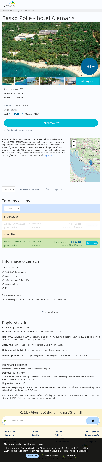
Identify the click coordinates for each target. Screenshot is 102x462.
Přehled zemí (59, 435)
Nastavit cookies (51, 455)
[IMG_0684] (46, 81)
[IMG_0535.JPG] (21, 81)
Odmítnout (70, 455)
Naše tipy (58, 432)
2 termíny (8, 105)
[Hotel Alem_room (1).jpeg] (71, 81)
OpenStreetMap (75, 181)
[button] (91, 163)
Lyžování (35, 432)
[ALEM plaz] (58, 81)
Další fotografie (87, 81)
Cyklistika (35, 435)
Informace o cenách (30, 189)
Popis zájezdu (54, 189)
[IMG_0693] (33, 81)
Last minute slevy (9, 432)
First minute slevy (9, 435)
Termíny (8, 189)
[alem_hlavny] (51, 49)
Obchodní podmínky (92, 432)
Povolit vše (32, 455)
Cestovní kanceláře (92, 435)
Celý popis (48, 155)
